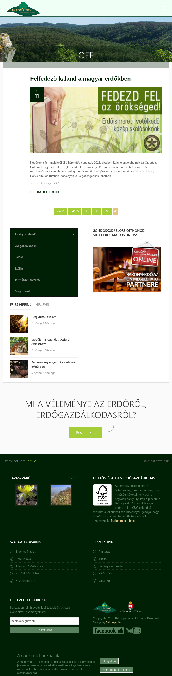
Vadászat (105, 581)
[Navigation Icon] (164, 8)
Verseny (46, 183)
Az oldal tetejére (156, 461)
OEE (57, 183)
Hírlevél (42, 304)
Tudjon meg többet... (124, 520)
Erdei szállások (26, 551)
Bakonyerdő (113, 622)
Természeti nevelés (27, 279)
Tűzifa (103, 559)
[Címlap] (23, 9)
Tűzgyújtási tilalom (43, 317)
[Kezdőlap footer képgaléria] (26, 505)
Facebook (108, 630)
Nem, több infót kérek (116, 670)
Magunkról (22, 291)
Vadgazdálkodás (26, 246)
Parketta (104, 551)
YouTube (133, 630)
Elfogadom (109, 661)
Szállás (19, 268)
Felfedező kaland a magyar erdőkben (80, 78)
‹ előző (74, 211)
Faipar (19, 257)
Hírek (34, 183)
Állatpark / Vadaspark (29, 566)
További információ (47, 191)
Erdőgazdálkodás (26, 234)
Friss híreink (20, 304)
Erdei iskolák (24, 559)
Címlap (32, 461)
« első (60, 211)
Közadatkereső (25, 581)
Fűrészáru (105, 573)
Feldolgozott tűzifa (111, 566)
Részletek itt (86, 432)
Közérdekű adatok (27, 573)
